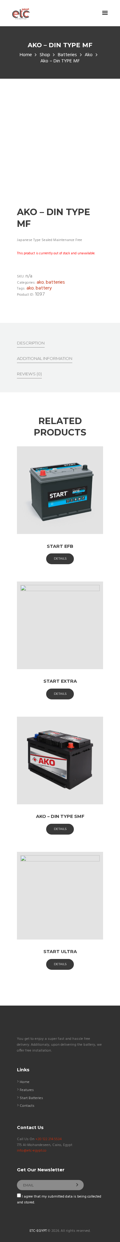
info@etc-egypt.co (31, 1151)
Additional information (44, 358)
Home (26, 55)
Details (60, 558)
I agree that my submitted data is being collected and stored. (59, 1200)
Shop (45, 55)
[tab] (31, 343)
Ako (89, 55)
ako (30, 288)
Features (27, 1090)
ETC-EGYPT (38, 1231)
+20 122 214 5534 (48, 1139)
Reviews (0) (29, 373)
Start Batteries (31, 1098)
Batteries (67, 55)
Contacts (27, 1106)
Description (31, 342)
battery (44, 288)
